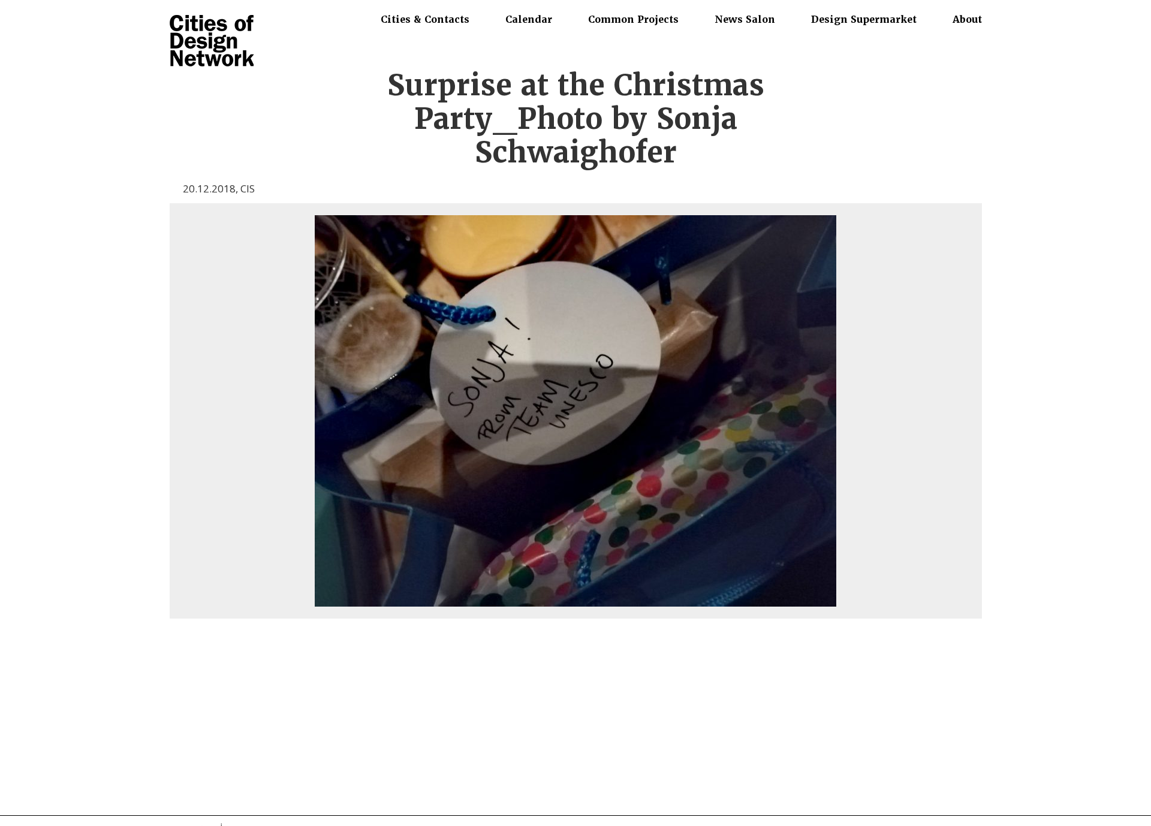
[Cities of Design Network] (212, 41)
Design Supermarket (864, 19)
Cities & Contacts (425, 19)
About (967, 19)
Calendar (528, 19)
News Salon (745, 19)
